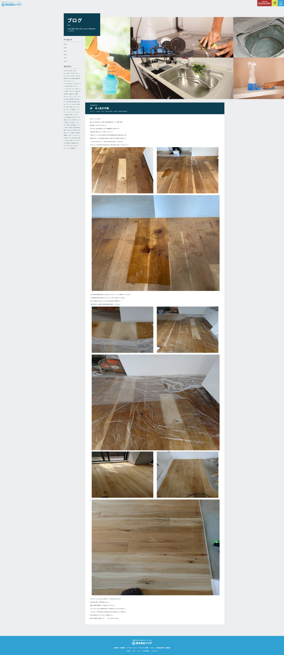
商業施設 (73, 109)
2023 (65, 54)
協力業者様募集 (145, 651)
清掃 (67, 107)
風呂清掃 (73, 125)
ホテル (69, 138)
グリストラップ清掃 (73, 91)
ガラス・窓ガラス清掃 (72, 85)
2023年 (68, 73)
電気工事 (74, 138)
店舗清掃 (73, 143)
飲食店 (71, 107)
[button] (281, 3)
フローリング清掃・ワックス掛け (72, 121)
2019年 (72, 76)
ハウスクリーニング (131, 648)
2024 (65, 51)
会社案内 (129, 651)
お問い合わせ (154, 651)
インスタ (74, 135)
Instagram (69, 83)
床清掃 (115, 111)
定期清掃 (116, 648)
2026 (65, 44)
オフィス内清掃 (71, 120)
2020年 (98, 111)
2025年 (70, 70)
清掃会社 (71, 94)
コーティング (71, 112)
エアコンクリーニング (71, 96)
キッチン (68, 109)
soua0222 (75, 83)
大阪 (69, 78)
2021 (65, 61)
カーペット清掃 (70, 132)
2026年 (65, 70)
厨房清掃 (71, 99)
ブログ (69, 135)
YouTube (68, 89)
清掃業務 (122, 648)
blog (102, 111)
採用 (134, 651)
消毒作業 (68, 143)
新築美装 (167, 648)
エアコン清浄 (75, 89)
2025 (65, 48)
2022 (65, 58)
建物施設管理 (160, 648)
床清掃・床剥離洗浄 (122, 111)
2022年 (72, 73)
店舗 (71, 140)
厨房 (71, 114)
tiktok (73, 104)
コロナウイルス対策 (71, 130)
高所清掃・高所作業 (71, 101)
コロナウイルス (69, 145)
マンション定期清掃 (70, 148)
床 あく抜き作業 (99, 108)
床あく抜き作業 (108, 111)
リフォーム (68, 104)
